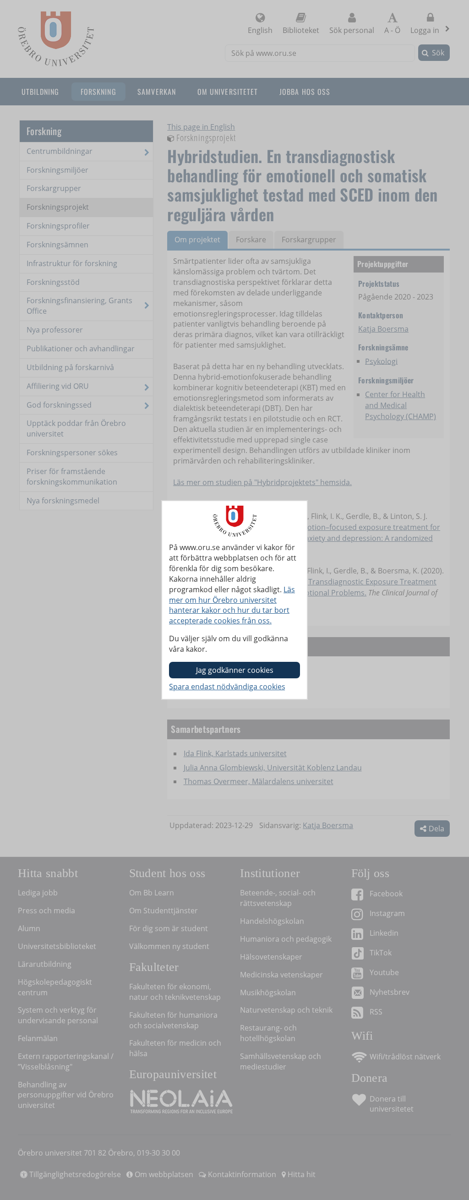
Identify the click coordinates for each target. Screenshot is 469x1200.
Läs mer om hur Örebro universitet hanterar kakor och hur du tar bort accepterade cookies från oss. (232, 605)
